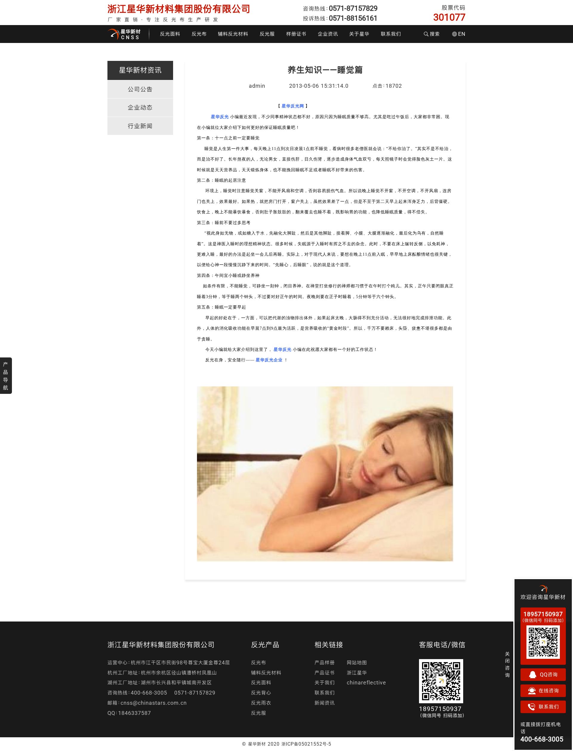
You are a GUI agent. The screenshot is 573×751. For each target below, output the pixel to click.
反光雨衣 (261, 702)
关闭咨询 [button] (507, 664)
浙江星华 (357, 672)
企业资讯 (328, 33)
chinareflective (366, 682)
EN (462, 33)
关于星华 (359, 33)
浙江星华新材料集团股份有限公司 (179, 9)
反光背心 (261, 692)
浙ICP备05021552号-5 (306, 743)
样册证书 (296, 33)
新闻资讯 (325, 702)
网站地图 (357, 662)
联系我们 (391, 33)
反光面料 (170, 33)
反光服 (267, 33)
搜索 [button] (435, 33)
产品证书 (325, 672)
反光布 (199, 33)
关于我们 (325, 682)
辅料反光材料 (233, 33)
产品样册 (325, 662)
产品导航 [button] (5, 376)
